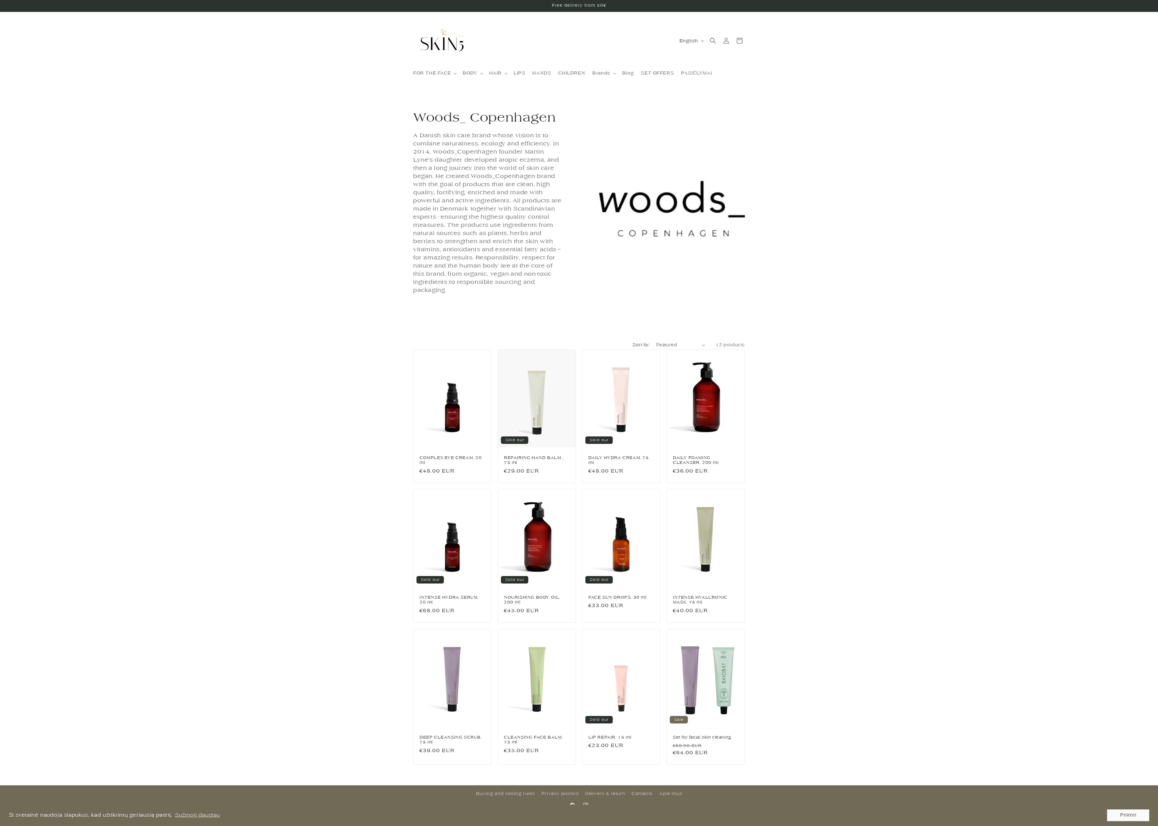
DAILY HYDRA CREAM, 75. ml (619, 460)
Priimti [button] (1128, 815)
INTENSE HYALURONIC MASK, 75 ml (700, 600)
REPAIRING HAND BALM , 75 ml (534, 460)
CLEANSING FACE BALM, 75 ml (533, 739)
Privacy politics (560, 793)
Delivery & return (605, 793)
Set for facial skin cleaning (702, 737)
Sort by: (641, 344)
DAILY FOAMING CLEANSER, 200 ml (696, 460)
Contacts (642, 793)
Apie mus (670, 793)
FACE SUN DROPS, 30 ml (617, 597)
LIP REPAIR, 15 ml (609, 737)
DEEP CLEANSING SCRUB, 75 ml (450, 739)
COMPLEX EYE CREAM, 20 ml (450, 460)
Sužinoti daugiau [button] (197, 815)
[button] (434, 73)
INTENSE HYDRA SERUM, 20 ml (449, 600)
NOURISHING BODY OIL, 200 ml (532, 600)
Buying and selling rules (505, 793)
